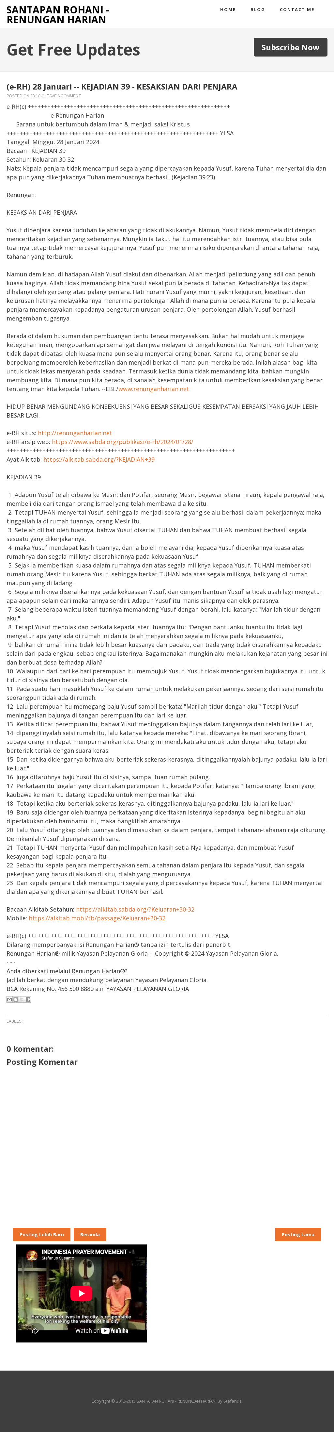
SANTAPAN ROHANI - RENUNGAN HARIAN (58, 14)
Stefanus (232, 1401)
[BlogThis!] (15, 999)
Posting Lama (298, 1234)
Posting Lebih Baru (42, 1234)
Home (228, 9)
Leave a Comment (62, 96)
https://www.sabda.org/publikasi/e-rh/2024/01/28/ (122, 442)
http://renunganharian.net (75, 433)
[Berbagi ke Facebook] (28, 999)
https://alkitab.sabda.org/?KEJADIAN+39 (99, 459)
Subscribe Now (291, 47)
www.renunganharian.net (153, 389)
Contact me (297, 9)
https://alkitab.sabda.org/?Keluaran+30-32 (135, 909)
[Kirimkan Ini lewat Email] (9, 999)
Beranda (90, 1234)
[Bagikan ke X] (22, 999)
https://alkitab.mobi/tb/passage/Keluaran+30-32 (97, 918)
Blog (257, 9)
